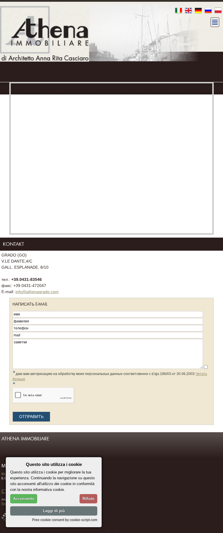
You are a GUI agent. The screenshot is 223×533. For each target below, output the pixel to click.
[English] (188, 10)
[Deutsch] (198, 10)
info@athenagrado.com (37, 291)
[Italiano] (179, 10)
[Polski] (218, 10)
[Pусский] (208, 10)
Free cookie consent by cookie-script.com (64, 520)
